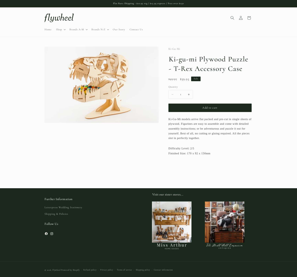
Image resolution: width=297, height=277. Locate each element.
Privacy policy (106, 270)
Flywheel (56, 270)
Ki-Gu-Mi (174, 49)
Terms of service (124, 270)
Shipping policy (143, 270)
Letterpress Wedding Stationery (63, 207)
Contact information (163, 270)
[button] (60, 29)
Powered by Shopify (70, 270)
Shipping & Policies (56, 213)
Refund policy (89, 270)
